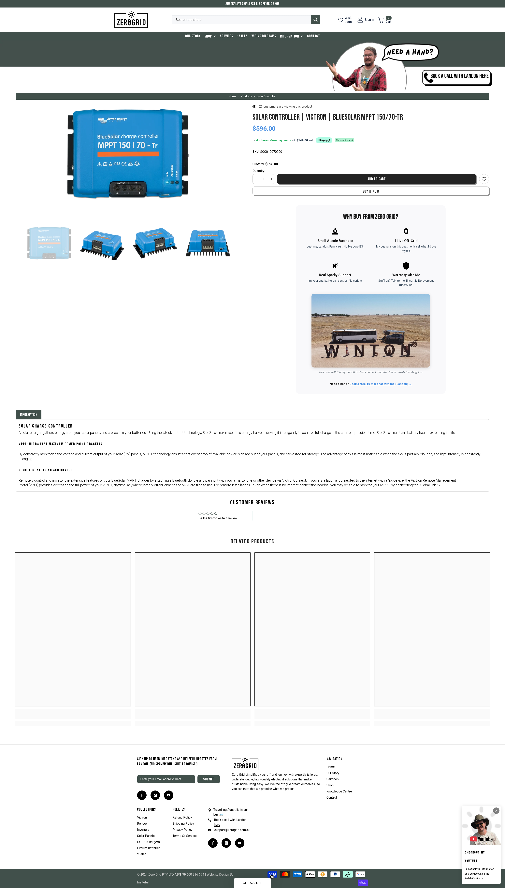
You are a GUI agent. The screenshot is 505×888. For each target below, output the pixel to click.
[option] (128, 153)
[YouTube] (168, 795)
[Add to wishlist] (484, 179)
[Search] (246, 19)
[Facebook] (142, 795)
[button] (252, 883)
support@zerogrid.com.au (232, 830)
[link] (73, 716)
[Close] (496, 810)
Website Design (218, 874)
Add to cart (377, 179)
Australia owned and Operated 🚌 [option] (252, 3)
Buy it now (371, 191)
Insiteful (143, 882)
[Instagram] (155, 795)
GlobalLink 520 (431, 485)
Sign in (369, 19)
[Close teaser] (272, 877)
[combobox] (241, 19)
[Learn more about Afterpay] (323, 140)
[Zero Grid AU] (252, 65)
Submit (208, 779)
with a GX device (391, 480)
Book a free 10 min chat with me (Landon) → (381, 384)
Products (246, 96)
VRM (33, 485)
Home (232, 96)
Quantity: (258, 171)
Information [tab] (28, 414)
